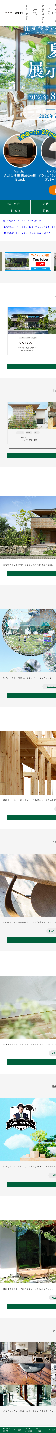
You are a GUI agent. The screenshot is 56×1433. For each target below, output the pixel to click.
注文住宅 (19, 13)
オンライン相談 (39, 1430)
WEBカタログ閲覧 (27, 1430)
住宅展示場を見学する (5, 1430)
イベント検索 (50, 1430)
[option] (28, 261)
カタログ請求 (16, 1430)
